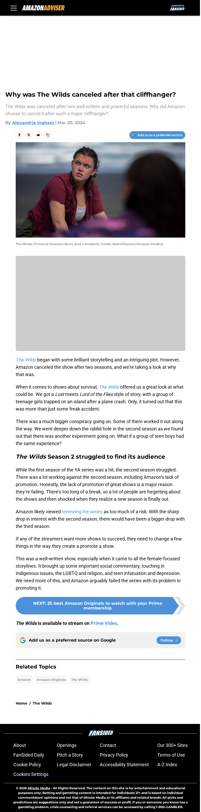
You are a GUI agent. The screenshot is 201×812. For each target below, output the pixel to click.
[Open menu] (13, 8)
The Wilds (79, 680)
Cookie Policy (27, 764)
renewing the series (82, 511)
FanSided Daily (28, 755)
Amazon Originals (51, 680)
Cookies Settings (30, 774)
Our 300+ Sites (172, 745)
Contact (108, 745)
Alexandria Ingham (33, 122)
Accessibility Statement (124, 764)
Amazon (24, 680)
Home (21, 703)
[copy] (47, 135)
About (19, 745)
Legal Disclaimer (74, 764)
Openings (66, 745)
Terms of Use (171, 755)
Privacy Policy (114, 755)
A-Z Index (167, 764)
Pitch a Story (70, 755)
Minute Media (39, 788)
